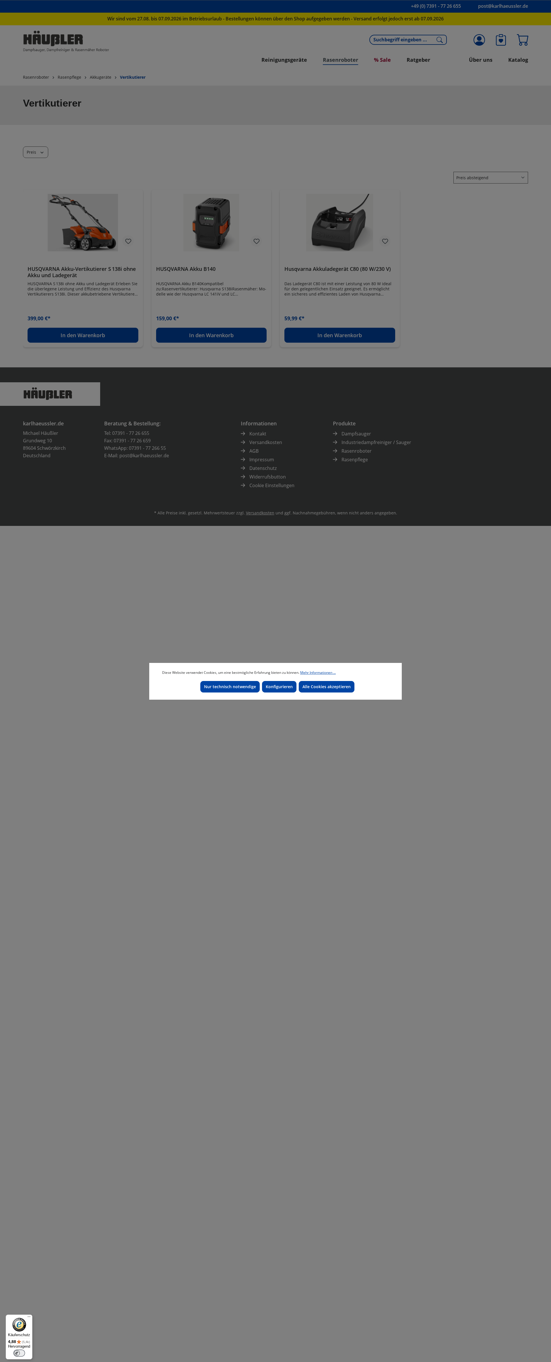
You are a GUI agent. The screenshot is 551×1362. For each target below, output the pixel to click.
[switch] (19, 1353)
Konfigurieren (279, 686)
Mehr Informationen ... (318, 672)
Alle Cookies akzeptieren (326, 686)
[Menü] (29, 1318)
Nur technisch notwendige (230, 686)
